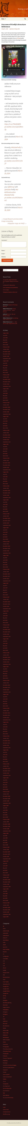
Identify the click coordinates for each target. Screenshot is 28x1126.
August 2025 (5, 361)
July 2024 (5, 391)
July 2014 (5, 669)
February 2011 (6, 763)
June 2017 (5, 587)
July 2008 (5, 835)
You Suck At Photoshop (8, 1097)
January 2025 (6, 377)
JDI (3, 1016)
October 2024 (6, 384)
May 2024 (5, 395)
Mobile (4, 1028)
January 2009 (6, 821)
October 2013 (6, 689)
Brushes (5, 951)
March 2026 (5, 344)
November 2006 (6, 882)
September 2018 (6, 553)
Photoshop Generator (8, 1049)
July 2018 (5, 557)
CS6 (4, 965)
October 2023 (6, 411)
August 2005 (5, 916)
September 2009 (6, 803)
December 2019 (6, 518)
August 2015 (5, 638)
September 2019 (6, 525)
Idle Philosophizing (7, 1002)
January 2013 (6, 710)
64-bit (4, 928)
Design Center (6, 972)
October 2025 (6, 356)
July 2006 (5, 891)
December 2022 (6, 435)
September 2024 (6, 386)
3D (3, 926)
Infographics (6, 1009)
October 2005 (6, 912)
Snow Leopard (6, 1074)
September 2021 (6, 469)
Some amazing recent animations (10, 287)
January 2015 (6, 655)
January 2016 (6, 627)
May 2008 (5, 840)
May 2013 (5, 701)
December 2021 (6, 462)
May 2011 (5, 757)
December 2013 (6, 685)
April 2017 (5, 592)
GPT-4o (4, 995)
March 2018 (5, 567)
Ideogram (5, 1000)
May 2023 (5, 423)
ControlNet (5, 958)
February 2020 (6, 513)
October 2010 (6, 773)
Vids (4, 1093)
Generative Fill (6, 984)
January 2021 (6, 488)
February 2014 (6, 680)
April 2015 (5, 648)
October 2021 (6, 467)
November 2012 (6, 715)
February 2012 (6, 736)
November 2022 (6, 437)
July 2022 (5, 446)
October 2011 (6, 745)
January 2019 (6, 543)
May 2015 (5, 645)
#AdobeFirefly (16, 147)
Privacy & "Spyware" (7, 1058)
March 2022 (5, 455)
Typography (5, 1083)
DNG (4, 975)
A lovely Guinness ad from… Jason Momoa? (9, 310)
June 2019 (5, 532)
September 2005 (6, 914)
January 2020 (6, 516)
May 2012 (5, 729)
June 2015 (5, 643)
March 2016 (5, 622)
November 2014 (6, 659)
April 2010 (5, 787)
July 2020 (5, 502)
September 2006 (6, 886)
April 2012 (5, 731)
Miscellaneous (6, 1025)
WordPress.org (6, 1114)
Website (3, 257)
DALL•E (4, 968)
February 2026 (6, 347)
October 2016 (6, 606)
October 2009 (6, 801)
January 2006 (6, 905)
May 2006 (5, 895)
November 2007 (6, 854)
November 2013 (6, 687)
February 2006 (6, 902)
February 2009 (6, 819)
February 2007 (6, 875)
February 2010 (6, 791)
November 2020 (6, 493)
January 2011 (6, 766)
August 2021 (5, 472)
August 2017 (5, 583)
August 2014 (5, 666)
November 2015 (6, 631)
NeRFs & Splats (6, 1039)
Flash (4, 979)
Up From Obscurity (7, 1088)
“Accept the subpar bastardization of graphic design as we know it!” (10, 281)
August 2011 (5, 750)
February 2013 (6, 708)
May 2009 (5, 812)
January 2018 (6, 571)
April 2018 (5, 564)
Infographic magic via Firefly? (17, 223)
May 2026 (5, 340)
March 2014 (5, 678)
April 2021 (5, 481)
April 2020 (5, 509)
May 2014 (5, 673)
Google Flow (6, 986)
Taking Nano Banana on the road (10, 292)
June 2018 (5, 560)
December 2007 (6, 851)
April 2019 (5, 537)
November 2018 (6, 548)
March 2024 (5, 400)
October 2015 (6, 634)
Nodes (4, 1042)
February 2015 (6, 652)
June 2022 (5, 449)
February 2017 (6, 597)
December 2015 (6, 629)
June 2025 (5, 365)
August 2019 (5, 527)
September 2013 (6, 692)
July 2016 (5, 613)
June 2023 (5, 421)
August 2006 (5, 889)
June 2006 (5, 893)
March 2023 (5, 428)
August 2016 (5, 611)
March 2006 (5, 900)
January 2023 (6, 432)
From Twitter (6, 981)
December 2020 (6, 490)
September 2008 (6, 831)
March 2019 (5, 539)
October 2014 (6, 662)
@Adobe (7, 189)
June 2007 (5, 865)
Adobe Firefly (14, 29)
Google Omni (6, 988)
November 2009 (6, 798)
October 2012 (6, 717)
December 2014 (6, 657)
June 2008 (5, 838)
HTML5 (4, 998)
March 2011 (5, 761)
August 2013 (5, 694)
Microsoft (5, 1023)
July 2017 (5, 585)
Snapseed (5, 1069)
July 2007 (5, 863)
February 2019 (6, 541)
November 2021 (6, 465)
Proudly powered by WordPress (14, 1123)
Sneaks (4, 1072)
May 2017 (5, 590)
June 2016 (5, 615)
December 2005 (6, 907)
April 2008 (5, 842)
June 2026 (5, 337)
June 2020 (5, 504)
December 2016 (6, 601)
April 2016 (5, 620)
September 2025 (6, 358)
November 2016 (6, 604)
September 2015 (6, 636)
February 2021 (6, 486)
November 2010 (6, 770)
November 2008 (6, 826)
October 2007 (6, 856)
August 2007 (5, 861)
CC (3, 954)
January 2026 (6, 349)
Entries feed (6, 1109)
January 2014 (6, 682)
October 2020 (6, 495)
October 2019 (6, 523)
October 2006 (6, 884)
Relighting (5, 1060)
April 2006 (5, 898)
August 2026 (5, 333)
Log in (4, 1107)
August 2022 (5, 444)
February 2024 (6, 402)
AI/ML (18, 29)
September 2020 (6, 497)
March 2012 (5, 733)
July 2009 (5, 807)
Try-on (4, 1081)
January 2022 (6, 460)
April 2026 (5, 342)
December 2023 (6, 407)
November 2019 (6, 520)
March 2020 (5, 511)
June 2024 (5, 393)
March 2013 (5, 706)
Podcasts (5, 1056)
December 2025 (6, 351)
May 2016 (5, 618)
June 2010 (5, 782)
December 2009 (6, 796)
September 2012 (6, 719)
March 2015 (5, 650)
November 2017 (6, 576)
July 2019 (5, 530)
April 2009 (5, 814)
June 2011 (5, 754)
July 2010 (5, 780)
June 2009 (5, 810)
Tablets (4, 1079)
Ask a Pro (5, 947)
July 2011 (5, 752)
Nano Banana (6, 1037)
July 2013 (5, 696)
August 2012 (5, 722)
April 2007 (5, 870)
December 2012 (6, 713)
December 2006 (6, 879)
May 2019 (5, 534)
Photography (6, 1046)
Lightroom (5, 1021)
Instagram (5, 1012)
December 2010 (6, 768)
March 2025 (5, 372)
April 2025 (5, 370)
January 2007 (6, 877)
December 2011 (6, 740)
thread (18, 38)
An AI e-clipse (6, 289)
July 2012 (5, 724)
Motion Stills (5, 1030)
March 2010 (5, 789)
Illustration (5, 1005)
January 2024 (6, 405)
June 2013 (5, 699)
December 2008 (6, 824)
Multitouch (5, 1035)
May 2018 (5, 562)
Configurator (6, 956)
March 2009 (5, 817)
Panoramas (5, 1044)
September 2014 (6, 664)
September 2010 (6, 775)
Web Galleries (6, 1095)
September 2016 (6, 608)
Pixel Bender (6, 1053)
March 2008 (5, 845)
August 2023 (5, 416)
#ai (17, 189)
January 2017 (6, 599)
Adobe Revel (6, 935)
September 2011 (6, 747)
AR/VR (4, 944)
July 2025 (5, 363)
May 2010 (5, 784)
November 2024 (6, 381)
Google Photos (6, 991)
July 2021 (5, 474)
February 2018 (6, 569)
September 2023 (6, 414)
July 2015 (5, 641)
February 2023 (6, 430)
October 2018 (6, 550)
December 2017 (6, 574)
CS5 (4, 963)
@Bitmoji (11, 187)
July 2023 (5, 418)
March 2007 (5, 872)
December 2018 (6, 546)
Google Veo (5, 993)
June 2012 (5, 726)
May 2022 (5, 451)
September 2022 (6, 442)
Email (3, 253)
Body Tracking (6, 949)
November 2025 (6, 354)
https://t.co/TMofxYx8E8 (12, 124)
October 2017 (6, 578)
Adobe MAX (5, 933)
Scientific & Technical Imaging (9, 1065)
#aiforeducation (10, 192)
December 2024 (6, 379)
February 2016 (6, 625)
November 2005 (6, 909)
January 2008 (6, 849)
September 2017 (6, 581)
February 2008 (6, 847)
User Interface (6, 1090)
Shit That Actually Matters (8, 1067)
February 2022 (6, 458)
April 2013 (5, 703)
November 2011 (6, 743)
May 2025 (5, 367)
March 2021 (5, 483)
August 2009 (5, 805)
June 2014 (5, 671)
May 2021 (5, 479)
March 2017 (5, 594)
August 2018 (5, 555)
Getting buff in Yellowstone (9, 285)
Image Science (6, 1007)
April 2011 (5, 759)
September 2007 (6, 858)
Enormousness (6, 977)
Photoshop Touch (7, 1051)
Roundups (5, 1063)
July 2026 (5, 335)
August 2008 (5, 833)
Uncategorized (6, 1086)
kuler (4, 1019)
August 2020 (5, 499)
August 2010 (5, 777)
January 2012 (6, 738)
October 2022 (6, 439)
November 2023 (6, 409)
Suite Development (7, 1076)
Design (4, 970)
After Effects (6, 940)
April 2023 (5, 425)
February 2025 (6, 374)
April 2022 (5, 453)
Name (3, 250)
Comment (4, 240)
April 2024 (5, 398)
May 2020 (5, 506)
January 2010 (6, 794)
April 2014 (5, 675)
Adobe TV (5, 937)
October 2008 (6, 828)
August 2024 (5, 388)
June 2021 (5, 476)
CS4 (4, 961)
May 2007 (5, 868)
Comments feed (6, 1111)
